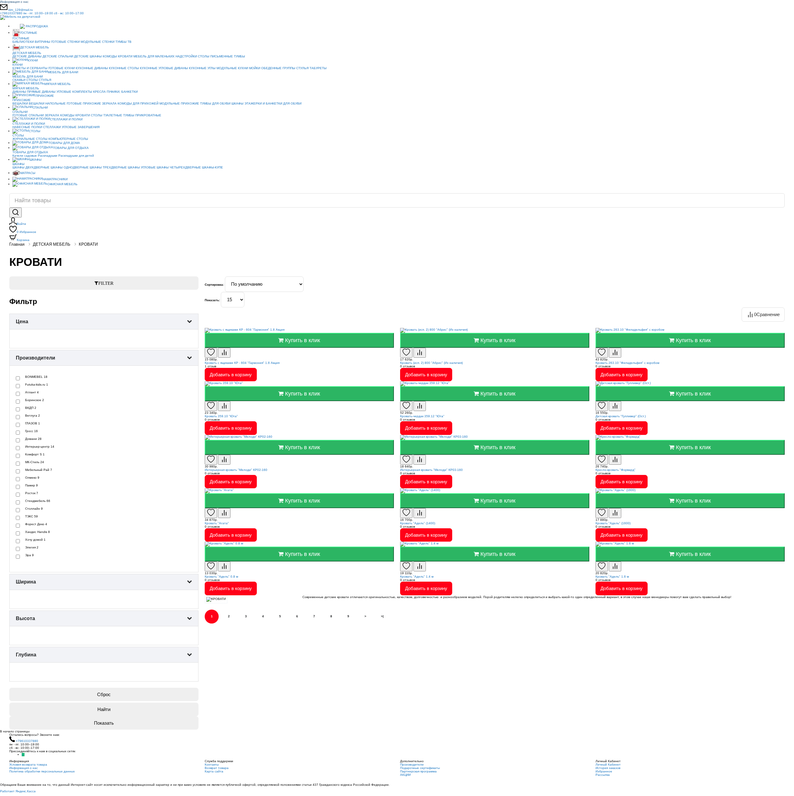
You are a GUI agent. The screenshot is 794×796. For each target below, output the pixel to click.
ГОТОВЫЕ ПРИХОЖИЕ (84, 103)
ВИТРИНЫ (42, 41)
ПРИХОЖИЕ (45, 95)
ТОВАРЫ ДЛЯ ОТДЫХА (71, 148)
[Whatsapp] (23, 754)
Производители (35, 357)
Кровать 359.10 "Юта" (221, 416)
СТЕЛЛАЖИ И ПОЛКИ (66, 119)
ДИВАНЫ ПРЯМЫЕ (26, 91)
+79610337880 (42, 13)
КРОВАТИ (125, 56)
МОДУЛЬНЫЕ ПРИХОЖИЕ (179, 103)
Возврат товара (217, 768)
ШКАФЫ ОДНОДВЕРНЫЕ (70, 167)
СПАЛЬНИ (40, 107)
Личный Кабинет (608, 764)
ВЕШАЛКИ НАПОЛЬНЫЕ (47, 103)
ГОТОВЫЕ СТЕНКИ (65, 41)
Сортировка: (214, 284)
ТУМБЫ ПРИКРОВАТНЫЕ (142, 115)
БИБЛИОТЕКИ (23, 41)
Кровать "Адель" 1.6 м (612, 576)
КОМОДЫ (110, 56)
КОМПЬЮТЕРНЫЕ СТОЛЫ (68, 139)
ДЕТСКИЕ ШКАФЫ (88, 56)
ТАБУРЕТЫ (318, 68)
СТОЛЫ (32, 80)
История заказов (608, 768)
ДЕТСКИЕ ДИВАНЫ (27, 56)
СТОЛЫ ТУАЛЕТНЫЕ (106, 115)
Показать (104, 723)
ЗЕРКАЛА (109, 103)
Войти (21, 224)
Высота (25, 618)
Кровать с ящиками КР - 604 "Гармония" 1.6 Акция (242, 362)
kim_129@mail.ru (20, 9)
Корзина (23, 240)
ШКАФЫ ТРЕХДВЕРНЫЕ (108, 167)
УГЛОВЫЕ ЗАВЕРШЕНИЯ (81, 127)
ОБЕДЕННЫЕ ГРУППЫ (278, 68)
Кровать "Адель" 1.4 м (417, 576)
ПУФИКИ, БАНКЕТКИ (122, 91)
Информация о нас (14, 1)
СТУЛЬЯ (302, 68)
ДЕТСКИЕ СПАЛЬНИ (57, 56)
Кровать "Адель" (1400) (417, 523)
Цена (22, 321)
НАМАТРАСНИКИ (55, 179)
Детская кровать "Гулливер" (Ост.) (621, 416)
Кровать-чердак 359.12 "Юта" (422, 416)
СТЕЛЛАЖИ (52, 127)
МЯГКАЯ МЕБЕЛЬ (57, 84)
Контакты (212, 764)
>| (382, 616)
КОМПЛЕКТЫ (82, 91)
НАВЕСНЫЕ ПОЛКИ (27, 127)
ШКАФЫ (237, 103)
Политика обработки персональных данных (42, 771)
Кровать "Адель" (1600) (613, 523)
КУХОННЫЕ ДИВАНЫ (92, 68)
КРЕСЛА (99, 91)
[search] (15, 212)
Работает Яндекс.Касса (18, 791)
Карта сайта (214, 771)
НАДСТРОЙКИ (186, 56)
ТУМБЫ (239, 56)
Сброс (104, 694)
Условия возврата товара (28, 764)
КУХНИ (33, 60)
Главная (17, 244)
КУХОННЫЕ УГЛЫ (202, 68)
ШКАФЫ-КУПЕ (212, 167)
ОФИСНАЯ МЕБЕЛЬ (62, 184)
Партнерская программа (418, 771)
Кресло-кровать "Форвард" (616, 470)
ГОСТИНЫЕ (28, 32)
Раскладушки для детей (76, 155)
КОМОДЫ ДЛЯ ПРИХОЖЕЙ (138, 103)
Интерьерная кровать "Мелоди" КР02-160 (236, 470)
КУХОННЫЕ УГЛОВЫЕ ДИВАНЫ (164, 68)
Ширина (26, 581)
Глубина (26, 654)
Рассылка (603, 774)
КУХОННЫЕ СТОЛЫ (124, 68)
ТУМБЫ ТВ (123, 41)
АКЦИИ (405, 774)
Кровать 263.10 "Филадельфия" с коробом (627, 362)
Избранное (26, 232)
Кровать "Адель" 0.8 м (221, 576)
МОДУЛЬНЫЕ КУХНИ (232, 68)
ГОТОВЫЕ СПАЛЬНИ (28, 115)
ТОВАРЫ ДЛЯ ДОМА (64, 143)
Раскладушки (47, 155)
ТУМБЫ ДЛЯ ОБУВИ (215, 103)
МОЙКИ (254, 68)
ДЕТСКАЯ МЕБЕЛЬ (34, 47)
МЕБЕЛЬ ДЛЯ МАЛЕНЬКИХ (154, 56)
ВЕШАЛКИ (20, 103)
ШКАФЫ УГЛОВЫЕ (142, 167)
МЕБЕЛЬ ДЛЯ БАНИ (63, 72)
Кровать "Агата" (217, 523)
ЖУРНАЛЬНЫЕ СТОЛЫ (29, 139)
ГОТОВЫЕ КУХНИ (61, 68)
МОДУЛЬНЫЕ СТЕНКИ (97, 41)
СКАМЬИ (18, 80)
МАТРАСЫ (27, 173)
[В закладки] (211, 353)
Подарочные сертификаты (420, 768)
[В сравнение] (224, 353)
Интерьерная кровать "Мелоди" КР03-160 (431, 470)
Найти (103, 709)
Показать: (212, 300)
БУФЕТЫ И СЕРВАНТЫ (29, 68)
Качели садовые (24, 155)
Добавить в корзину (231, 374)
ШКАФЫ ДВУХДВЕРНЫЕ (31, 167)
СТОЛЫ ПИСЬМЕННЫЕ (215, 56)
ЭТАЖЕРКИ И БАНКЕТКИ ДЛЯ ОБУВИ (272, 103)
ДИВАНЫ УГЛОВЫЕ (56, 91)
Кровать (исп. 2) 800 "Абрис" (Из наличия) (431, 362)
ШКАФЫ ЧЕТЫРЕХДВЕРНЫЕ (179, 167)
